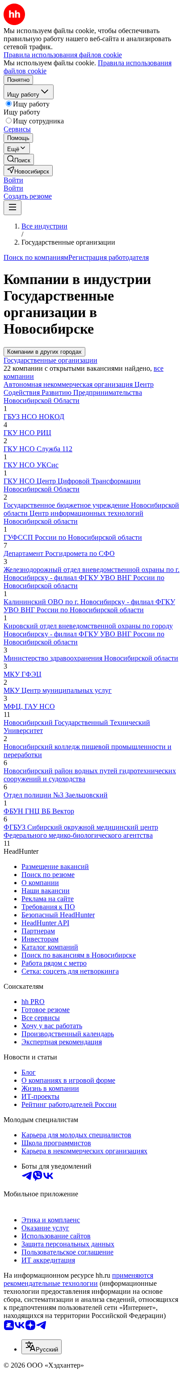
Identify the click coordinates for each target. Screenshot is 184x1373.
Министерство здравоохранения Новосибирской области (91, 658)
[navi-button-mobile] (12, 207)
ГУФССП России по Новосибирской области (73, 537)
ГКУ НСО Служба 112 (38, 449)
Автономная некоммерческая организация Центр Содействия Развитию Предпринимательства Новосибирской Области (79, 392)
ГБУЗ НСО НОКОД (34, 416)
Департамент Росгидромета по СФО (59, 553)
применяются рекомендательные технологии (78, 1279)
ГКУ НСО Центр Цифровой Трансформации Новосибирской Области (72, 485)
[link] (19, 159)
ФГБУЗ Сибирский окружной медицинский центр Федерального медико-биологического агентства (81, 831)
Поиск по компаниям (36, 257)
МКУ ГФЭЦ (23, 674)
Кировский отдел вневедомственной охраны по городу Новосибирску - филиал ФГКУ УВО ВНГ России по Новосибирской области (88, 634)
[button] (13, 180)
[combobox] (41, 1346)
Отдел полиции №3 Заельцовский (56, 795)
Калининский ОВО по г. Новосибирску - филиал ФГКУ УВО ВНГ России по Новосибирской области (89, 606)
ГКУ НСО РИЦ (27, 432)
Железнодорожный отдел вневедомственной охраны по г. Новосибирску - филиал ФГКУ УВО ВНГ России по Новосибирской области (92, 577)
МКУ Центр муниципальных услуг (58, 690)
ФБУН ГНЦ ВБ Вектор (39, 811)
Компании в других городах (44, 351)
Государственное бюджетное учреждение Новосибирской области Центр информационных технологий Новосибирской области (91, 513)
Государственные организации (50, 360)
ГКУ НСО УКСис (31, 465)
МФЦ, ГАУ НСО (29, 706)
